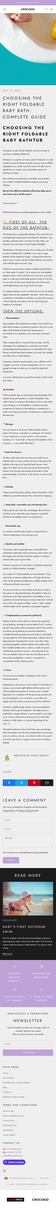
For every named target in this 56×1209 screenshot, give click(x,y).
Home (5, 1073)
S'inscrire (28, 1052)
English (44, 1178)
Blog (5, 1087)
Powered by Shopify (38, 1184)
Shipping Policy (9, 1125)
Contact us (7, 1092)
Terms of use (8, 1111)
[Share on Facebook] (9, 783)
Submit (11, 860)
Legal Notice (8, 1130)
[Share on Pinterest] (34, 783)
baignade (10, 920)
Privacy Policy (9, 810)
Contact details (9, 1134)
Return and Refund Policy (13, 1115)
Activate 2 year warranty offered (16, 1082)
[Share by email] (47, 783)
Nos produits (8, 1077)
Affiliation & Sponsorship (13, 1096)
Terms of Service (26, 810)
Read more (7, 953)
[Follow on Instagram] (4, 1170)
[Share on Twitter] (22, 783)
